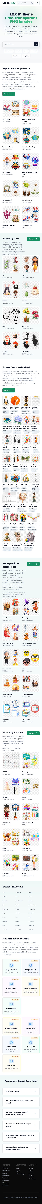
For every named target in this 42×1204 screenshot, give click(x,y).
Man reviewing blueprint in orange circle (14, 409)
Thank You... (13, 527)
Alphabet (18, 892)
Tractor (4, 929)
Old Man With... (5, 489)
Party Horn (26, 452)
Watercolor (26, 326)
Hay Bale (26, 56)
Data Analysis (26, 720)
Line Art (5, 326)
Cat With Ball (28, 547)
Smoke (17, 909)
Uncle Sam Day (27, 225)
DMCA (31, 1171)
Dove (30, 897)
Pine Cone (16, 56)
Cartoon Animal (7, 643)
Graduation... (25, 411)
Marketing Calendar (5, 1184)
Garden (4, 901)
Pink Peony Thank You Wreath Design (13, 526)
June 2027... (34, 412)
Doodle (4, 352)
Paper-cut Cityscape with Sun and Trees (25, 486)
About (31, 1168)
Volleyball (18, 929)
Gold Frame (18, 901)
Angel (30, 892)
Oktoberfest (6, 172)
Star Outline (34, 489)
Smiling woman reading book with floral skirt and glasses (33, 507)
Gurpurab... (34, 468)
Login (17, 1168)
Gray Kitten (28, 550)
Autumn (5, 848)
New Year (5, 873)
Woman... (31, 511)
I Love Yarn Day (26, 431)
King (3, 905)
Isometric (31, 921)
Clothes (4, 897)
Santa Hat (31, 925)
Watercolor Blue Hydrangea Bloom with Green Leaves (17, 429)
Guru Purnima (7, 694)
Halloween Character (29, 643)
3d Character (6, 669)
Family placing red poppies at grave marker (6, 466)
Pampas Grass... (22, 511)
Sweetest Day (35, 431)
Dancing (25, 618)
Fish (30, 917)
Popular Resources (6, 1174)
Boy (3, 913)
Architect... (14, 411)
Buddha (17, 913)
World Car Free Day (28, 147)
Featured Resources (6, 1179)
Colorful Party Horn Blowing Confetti (26, 447)
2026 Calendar (7, 772)
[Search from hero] (36, 44)
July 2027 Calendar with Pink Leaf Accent (9, 505)
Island (17, 921)
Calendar (31, 913)
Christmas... (24, 471)
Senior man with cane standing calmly (5, 487)
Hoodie (4, 921)
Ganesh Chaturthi (8, 225)
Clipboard (5, 720)
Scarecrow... (6, 547)
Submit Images (20, 1174)
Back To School (27, 823)
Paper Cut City (24, 491)
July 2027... (6, 509)
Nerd (23, 669)
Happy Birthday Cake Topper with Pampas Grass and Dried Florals (22, 507)
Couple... (22, 529)
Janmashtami (7, 200)
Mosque (33, 471)
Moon (17, 905)
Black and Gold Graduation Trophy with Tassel (25, 410)
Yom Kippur (6, 119)
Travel (24, 873)
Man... (12, 413)
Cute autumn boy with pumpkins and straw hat (6, 546)
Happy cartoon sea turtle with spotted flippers (7, 429)
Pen (3, 925)
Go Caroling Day (27, 694)
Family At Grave (5, 471)
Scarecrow (9, 51)
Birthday (25, 772)
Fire (16, 917)
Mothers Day (32, 905)
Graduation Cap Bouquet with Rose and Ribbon (17, 545)
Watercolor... (17, 430)
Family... (5, 468)
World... (16, 450)
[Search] (32, 3)
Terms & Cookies (31, 1175)
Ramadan (18, 925)
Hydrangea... (17, 432)
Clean (8, 3)
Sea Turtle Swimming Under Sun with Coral (15, 487)
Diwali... (36, 450)
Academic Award (24, 414)
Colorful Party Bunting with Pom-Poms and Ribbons (33, 525)
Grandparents (7, 618)
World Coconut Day (28, 200)
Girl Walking (36, 452)
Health (30, 901)
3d (3, 275)
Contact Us (32, 1179)
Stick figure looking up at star (35, 486)
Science (33, 51)
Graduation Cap (17, 550)
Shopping (5, 909)
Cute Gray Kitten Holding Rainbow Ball (29, 545)
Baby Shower (26, 848)
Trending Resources (6, 1169)
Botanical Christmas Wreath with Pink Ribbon (24, 467)
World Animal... (5, 431)
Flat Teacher (32, 509)
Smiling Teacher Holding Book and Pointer (6, 448)
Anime (4, 301)
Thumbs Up (32, 909)
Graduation (6, 823)
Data (16, 897)
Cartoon (25, 275)
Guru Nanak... (5, 412)
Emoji (4, 917)
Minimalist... (6, 450)
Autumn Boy (6, 550)
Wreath (31, 929)
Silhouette (25, 352)
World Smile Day (7, 147)
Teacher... (6, 452)
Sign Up (18, 1171)
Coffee (18, 51)
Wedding (5, 797)
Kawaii (24, 301)
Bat (26, 51)
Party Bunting (32, 529)
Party (24, 797)
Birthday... (26, 450)
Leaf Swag (24, 468)
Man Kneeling (16, 452)
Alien (3, 892)
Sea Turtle (14, 490)
